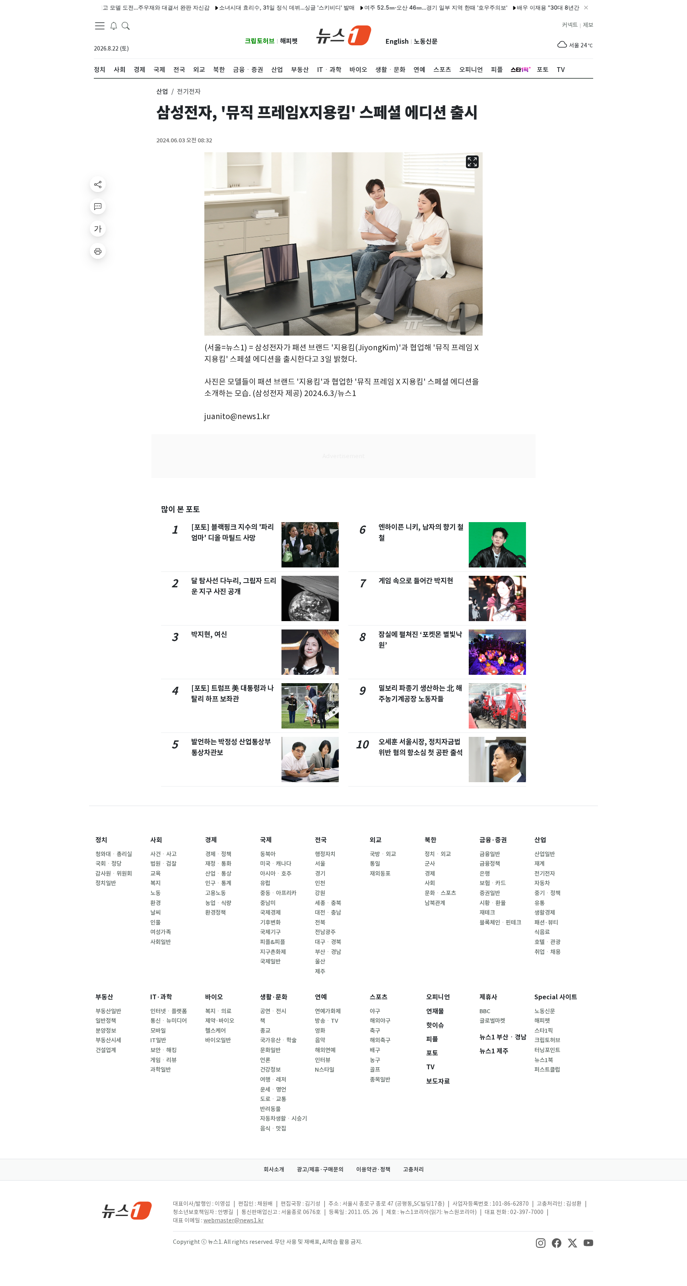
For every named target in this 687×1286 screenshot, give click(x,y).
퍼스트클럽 (547, 1069)
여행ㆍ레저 (273, 1079)
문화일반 (270, 1050)
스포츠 (379, 997)
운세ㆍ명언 (273, 1089)
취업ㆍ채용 (547, 952)
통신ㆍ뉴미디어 (168, 1020)
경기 (320, 873)
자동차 (542, 883)
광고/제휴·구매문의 (320, 1169)
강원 (320, 893)
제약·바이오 (219, 1020)
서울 (320, 863)
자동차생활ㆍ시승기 (283, 1118)
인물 (155, 922)
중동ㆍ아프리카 (278, 893)
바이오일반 (218, 1040)
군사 (430, 863)
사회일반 (160, 942)
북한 (431, 840)
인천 (320, 883)
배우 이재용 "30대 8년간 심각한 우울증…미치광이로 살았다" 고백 (574, 7)
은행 (484, 873)
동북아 (268, 854)
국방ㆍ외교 (383, 854)
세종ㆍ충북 (328, 903)
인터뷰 (322, 1060)
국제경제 (270, 912)
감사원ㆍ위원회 (113, 873)
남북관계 (435, 903)
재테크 (487, 912)
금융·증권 (493, 840)
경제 (211, 840)
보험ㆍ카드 (492, 883)
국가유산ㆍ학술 (278, 1040)
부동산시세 (108, 1040)
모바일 (158, 1030)
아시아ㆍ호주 (275, 873)
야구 (375, 1011)
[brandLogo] (344, 34)
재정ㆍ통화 (218, 863)
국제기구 (270, 932)
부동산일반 (108, 1011)
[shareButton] (98, 184)
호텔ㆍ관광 (547, 942)
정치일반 (105, 883)
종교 (265, 1030)
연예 (321, 997)
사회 (156, 840)
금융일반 (489, 854)
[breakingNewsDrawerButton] (114, 25)
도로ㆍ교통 (273, 1099)
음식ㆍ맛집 (273, 1128)
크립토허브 (260, 41)
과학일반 (160, 1069)
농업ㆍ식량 (218, 903)
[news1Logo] (127, 1210)
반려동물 (270, 1109)
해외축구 (380, 1040)
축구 (375, 1030)
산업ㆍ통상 (218, 873)
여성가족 (160, 932)
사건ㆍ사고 (163, 854)
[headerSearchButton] (126, 25)
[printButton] (98, 251)
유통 (539, 903)
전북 (320, 922)
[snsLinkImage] (540, 1243)
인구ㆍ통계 (218, 883)
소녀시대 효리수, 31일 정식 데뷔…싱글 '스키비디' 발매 (262, 7)
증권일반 (489, 893)
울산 (320, 961)
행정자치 (325, 854)
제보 (588, 25)
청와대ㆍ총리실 (113, 854)
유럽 (265, 883)
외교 (376, 840)
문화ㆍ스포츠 (440, 893)
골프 (375, 1069)
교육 (155, 873)
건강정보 (270, 1069)
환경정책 (215, 912)
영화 (320, 1030)
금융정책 (489, 863)
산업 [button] (162, 91)
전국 (321, 840)
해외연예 (325, 1050)
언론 (265, 1060)
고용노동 (215, 893)
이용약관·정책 (373, 1169)
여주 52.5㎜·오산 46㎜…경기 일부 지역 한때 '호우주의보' (410, 7)
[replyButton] (98, 206)
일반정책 (105, 1020)
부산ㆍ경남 (328, 952)
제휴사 (488, 997)
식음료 (542, 932)
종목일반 (380, 1079)
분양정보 (105, 1030)
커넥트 (570, 25)
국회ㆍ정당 (108, 863)
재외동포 (380, 873)
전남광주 (325, 932)
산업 (540, 840)
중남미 (268, 903)
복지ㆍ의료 (218, 1011)
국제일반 (270, 961)
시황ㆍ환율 (492, 903)
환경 (155, 903)
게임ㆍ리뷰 (163, 1060)
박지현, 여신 (209, 634)
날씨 (155, 912)
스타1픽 (543, 1030)
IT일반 (158, 1040)
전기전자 (544, 873)
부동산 (104, 997)
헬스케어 (215, 1030)
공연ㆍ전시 (273, 1011)
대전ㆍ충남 (328, 912)
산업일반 (544, 854)
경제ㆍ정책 (218, 854)
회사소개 (274, 1169)
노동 (155, 893)
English (397, 41)
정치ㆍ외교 (438, 854)
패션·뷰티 (546, 922)
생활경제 (544, 912)
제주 (320, 971)
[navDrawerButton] (100, 25)
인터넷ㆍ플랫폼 (168, 1011)
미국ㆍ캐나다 (275, 863)
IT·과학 (161, 997)
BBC (484, 1011)
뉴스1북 (543, 1060)
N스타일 (324, 1069)
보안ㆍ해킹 (163, 1050)
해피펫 (289, 41)
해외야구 (380, 1020)
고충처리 (413, 1169)
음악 (320, 1040)
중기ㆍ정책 (547, 893)
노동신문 (426, 41)
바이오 (214, 997)
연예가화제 (328, 1011)
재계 (539, 863)
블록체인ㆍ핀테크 (500, 922)
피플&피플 (272, 942)
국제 (266, 840)
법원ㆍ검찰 (163, 863)
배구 (375, 1050)
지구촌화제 (273, 952)
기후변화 (270, 922)
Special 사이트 (555, 997)
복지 (155, 883)
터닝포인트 (547, 1050)
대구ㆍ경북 (328, 942)
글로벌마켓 (492, 1020)
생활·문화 (273, 997)
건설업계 (105, 1050)
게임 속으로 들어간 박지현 (415, 580)
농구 (375, 1060)
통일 (375, 863)
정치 (101, 840)
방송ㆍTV (326, 1020)
